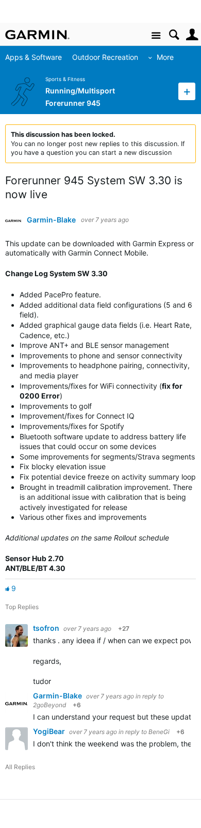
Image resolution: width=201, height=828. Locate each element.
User (192, 35)
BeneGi (159, 732)
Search (174, 35)
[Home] (37, 34)
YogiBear (49, 731)
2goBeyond (49, 705)
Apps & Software (33, 57)
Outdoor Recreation (105, 57)
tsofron (47, 628)
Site (156, 36)
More (165, 57)
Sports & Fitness (65, 79)
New (186, 91)
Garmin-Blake (51, 220)
